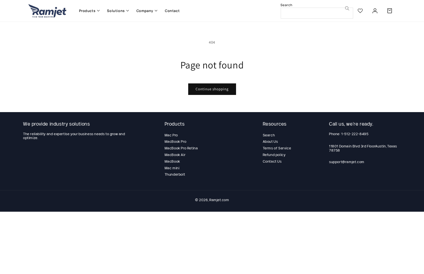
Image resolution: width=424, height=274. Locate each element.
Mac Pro (171, 135)
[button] (88, 11)
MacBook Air (175, 155)
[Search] (347, 8)
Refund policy (274, 155)
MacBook (172, 161)
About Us (270, 142)
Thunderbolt (175, 174)
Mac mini (172, 168)
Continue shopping (212, 89)
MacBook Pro (175, 142)
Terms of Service (277, 148)
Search (269, 135)
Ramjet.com (219, 200)
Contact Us (272, 161)
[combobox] (317, 13)
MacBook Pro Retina (181, 148)
